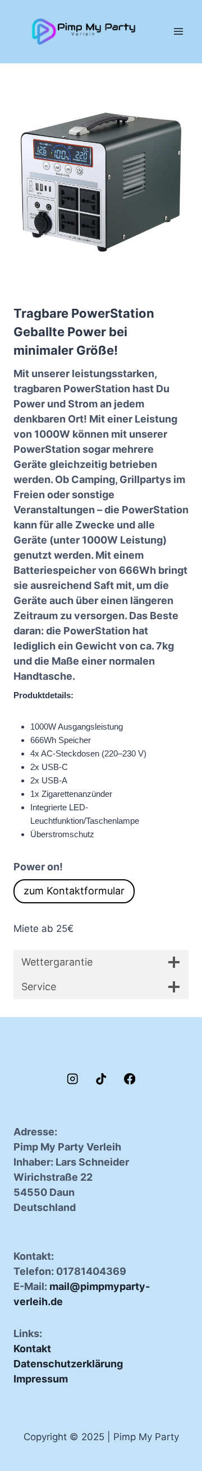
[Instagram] (72, 1079)
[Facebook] (129, 1079)
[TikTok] (101, 1079)
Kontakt (32, 1348)
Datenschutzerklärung (68, 1364)
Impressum (40, 1379)
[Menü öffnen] (178, 31)
